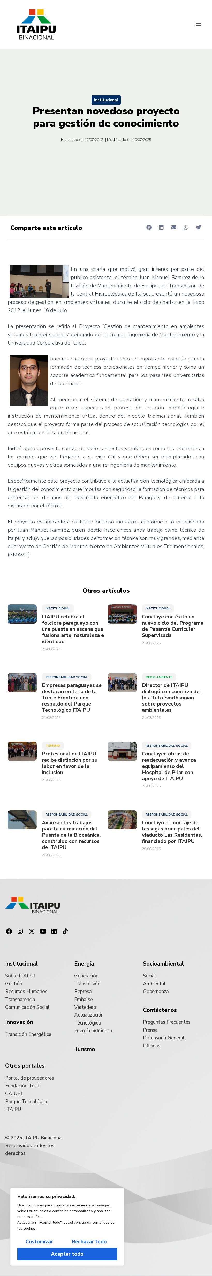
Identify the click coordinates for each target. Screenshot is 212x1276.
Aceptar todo (67, 1253)
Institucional (106, 100)
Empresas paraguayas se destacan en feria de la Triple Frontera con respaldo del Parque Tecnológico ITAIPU (72, 697)
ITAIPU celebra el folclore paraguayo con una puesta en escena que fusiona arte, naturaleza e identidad (73, 629)
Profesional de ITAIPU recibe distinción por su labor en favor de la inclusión (69, 763)
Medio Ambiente (159, 677)
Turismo (53, 746)
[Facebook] (9, 931)
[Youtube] (43, 931)
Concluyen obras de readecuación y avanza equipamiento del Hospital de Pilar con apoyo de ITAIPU (169, 766)
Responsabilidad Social (67, 677)
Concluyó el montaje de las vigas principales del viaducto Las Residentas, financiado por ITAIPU (172, 832)
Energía (84, 964)
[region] (67, 1227)
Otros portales (25, 1066)
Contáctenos (160, 1010)
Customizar (39, 1241)
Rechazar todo (89, 1241)
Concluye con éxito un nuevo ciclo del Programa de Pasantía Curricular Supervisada (172, 626)
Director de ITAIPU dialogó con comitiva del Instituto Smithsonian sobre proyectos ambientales (171, 697)
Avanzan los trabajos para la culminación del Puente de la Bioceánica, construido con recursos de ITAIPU (71, 835)
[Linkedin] (54, 931)
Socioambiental (163, 964)
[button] (198, 24)
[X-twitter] (31, 931)
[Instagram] (20, 931)
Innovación (19, 1022)
